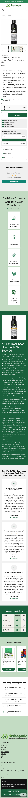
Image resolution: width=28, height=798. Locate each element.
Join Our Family (5, 751)
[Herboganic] (13, 5)
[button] (25, 5)
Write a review (14, 181)
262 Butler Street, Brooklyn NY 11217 (15, 771)
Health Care (4, 745)
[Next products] (23, 659)
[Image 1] (8, 49)
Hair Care (3, 749)
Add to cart (17, 115)
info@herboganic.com (7, 768)
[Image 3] (22, 49)
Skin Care (3, 747)
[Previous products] (3, 659)
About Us (3, 758)
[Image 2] (15, 49)
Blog (2, 755)
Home (2, 15)
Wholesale (3, 753)
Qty (2, 113)
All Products (8, 15)
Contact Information (6, 778)
